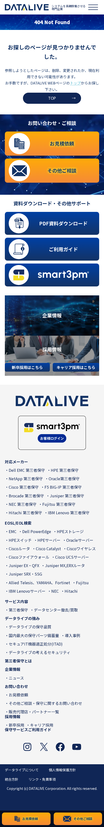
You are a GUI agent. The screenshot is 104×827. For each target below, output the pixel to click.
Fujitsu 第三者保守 (58, 504)
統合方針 (11, 779)
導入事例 (72, 635)
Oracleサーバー (79, 540)
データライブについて (22, 769)
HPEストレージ (70, 531)
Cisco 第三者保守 (24, 487)
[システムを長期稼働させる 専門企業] (27, 7)
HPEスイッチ (20, 540)
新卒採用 (16, 725)
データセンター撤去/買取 (56, 610)
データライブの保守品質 (30, 627)
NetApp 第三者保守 (26, 478)
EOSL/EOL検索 (18, 523)
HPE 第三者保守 (65, 470)
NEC (55, 591)
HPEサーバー (48, 540)
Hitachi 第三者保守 (25, 512)
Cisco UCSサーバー (72, 557)
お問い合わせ (16, 686)
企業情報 (12, 669)
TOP (52, 98)
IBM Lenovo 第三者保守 (68, 512)
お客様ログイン (52, 438)
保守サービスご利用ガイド (28, 729)
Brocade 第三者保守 (26, 496)
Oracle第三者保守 (64, 478)
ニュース (16, 678)
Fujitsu (82, 582)
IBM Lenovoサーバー (27, 591)
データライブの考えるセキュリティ (39, 652)
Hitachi (71, 591)
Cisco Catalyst (48, 548)
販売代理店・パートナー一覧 (34, 712)
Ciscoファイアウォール (29, 557)
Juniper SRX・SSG (25, 574)
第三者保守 (18, 610)
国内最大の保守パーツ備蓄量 (34, 635)
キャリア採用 (41, 725)
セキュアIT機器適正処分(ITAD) (36, 644)
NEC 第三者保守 (23, 504)
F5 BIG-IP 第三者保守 (63, 487)
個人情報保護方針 (62, 769)
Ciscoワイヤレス (81, 548)
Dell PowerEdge (36, 531)
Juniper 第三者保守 (67, 496)
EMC (12, 531)
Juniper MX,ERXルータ (65, 565)
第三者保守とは (18, 661)
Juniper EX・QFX (24, 565)
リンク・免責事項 (42, 779)
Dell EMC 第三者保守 (27, 470)
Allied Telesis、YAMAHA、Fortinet (39, 582)
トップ (75, 82)
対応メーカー (16, 462)
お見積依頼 (18, 695)
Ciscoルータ (19, 548)
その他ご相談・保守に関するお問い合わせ (45, 703)
